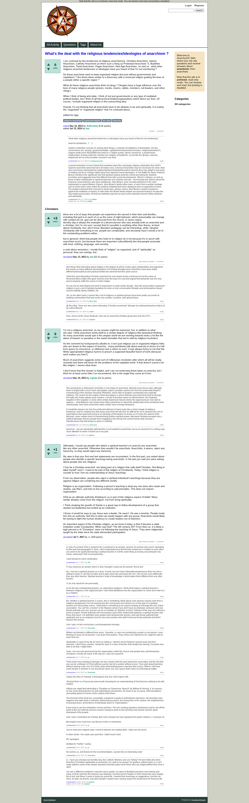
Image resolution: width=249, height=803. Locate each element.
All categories (183, 104)
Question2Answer (198, 800)
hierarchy (117, 121)
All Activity (53, 44)
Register (199, 5)
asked (66, 126)
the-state (107, 121)
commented (72, 161)
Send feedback (50, 800)
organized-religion (92, 121)
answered (67, 257)
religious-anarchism (73, 121)
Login (188, 5)
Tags (83, 44)
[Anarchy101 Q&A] (62, 35)
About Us (95, 44)
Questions (70, 44)
